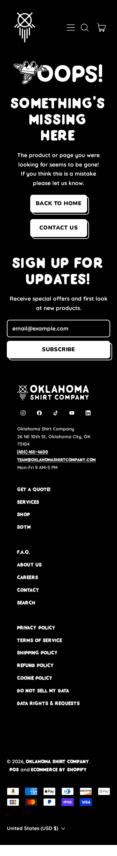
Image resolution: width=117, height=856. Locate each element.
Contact (28, 590)
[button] (84, 27)
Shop (23, 514)
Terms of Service (39, 640)
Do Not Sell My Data (43, 690)
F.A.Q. (23, 552)
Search (26, 602)
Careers (27, 577)
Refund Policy (35, 665)
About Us (29, 564)
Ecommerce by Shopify (59, 769)
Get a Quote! (33, 489)
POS (14, 769)
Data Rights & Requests (48, 703)
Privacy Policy (36, 627)
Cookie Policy (35, 678)
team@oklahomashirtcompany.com (56, 459)
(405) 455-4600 (32, 452)
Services (28, 502)
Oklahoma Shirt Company (57, 761)
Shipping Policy (37, 652)
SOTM (24, 527)
